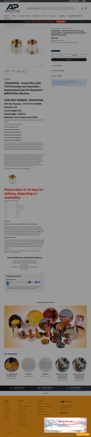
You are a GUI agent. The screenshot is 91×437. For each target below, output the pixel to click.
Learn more (16, 1)
